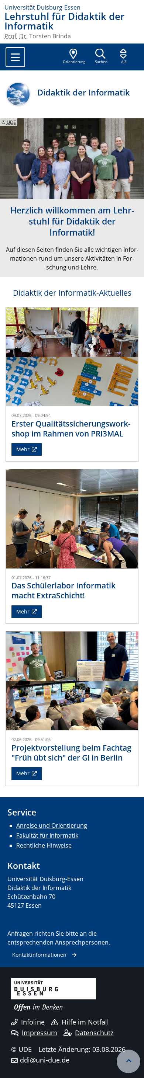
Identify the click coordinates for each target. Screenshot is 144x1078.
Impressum (39, 1032)
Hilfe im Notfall (85, 1022)
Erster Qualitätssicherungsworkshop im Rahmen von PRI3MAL (71, 428)
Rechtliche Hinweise (44, 845)
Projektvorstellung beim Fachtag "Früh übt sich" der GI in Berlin (71, 753)
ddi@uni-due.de (44, 1060)
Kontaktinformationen (39, 954)
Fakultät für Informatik (47, 835)
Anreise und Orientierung (51, 825)
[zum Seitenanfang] (128, 1061)
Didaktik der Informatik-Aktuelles (72, 293)
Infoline (33, 1022)
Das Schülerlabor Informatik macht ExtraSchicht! (63, 590)
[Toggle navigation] (15, 57)
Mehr (23, 449)
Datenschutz (94, 1032)
